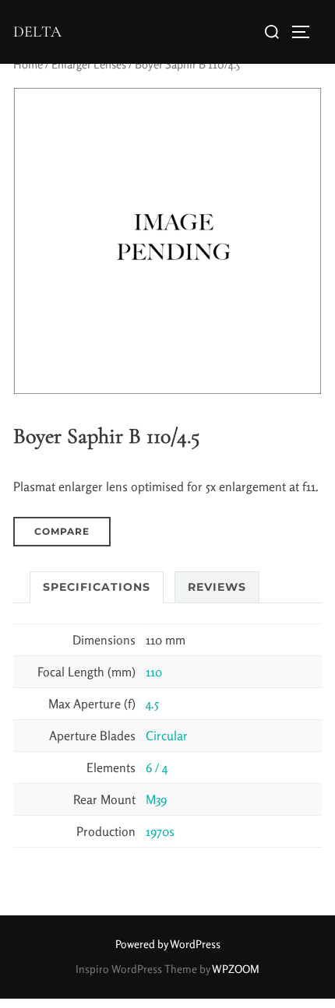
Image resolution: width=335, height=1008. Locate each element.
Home (28, 64)
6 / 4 (157, 767)
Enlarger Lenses (88, 64)
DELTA (37, 32)
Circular (167, 735)
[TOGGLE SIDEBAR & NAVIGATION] (306, 32)
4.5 (152, 703)
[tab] (97, 587)
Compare (62, 531)
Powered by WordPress (167, 943)
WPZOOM (235, 968)
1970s (160, 831)
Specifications (96, 587)
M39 (156, 799)
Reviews (217, 587)
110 (154, 672)
